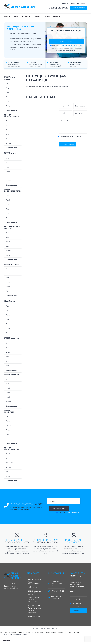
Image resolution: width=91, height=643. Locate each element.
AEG (7, 83)
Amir (7, 278)
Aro (7, 130)
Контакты (26, 16)
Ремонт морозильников (11, 338)
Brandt (8, 401)
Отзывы (37, 16)
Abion (8, 458)
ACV (7, 204)
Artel (8, 134)
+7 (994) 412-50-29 (58, 8)
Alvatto (8, 425)
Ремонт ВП (32, 594)
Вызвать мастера (67, 144)
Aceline (8, 467)
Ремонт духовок (11, 264)
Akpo (8, 172)
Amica (8, 352)
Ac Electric (10, 463)
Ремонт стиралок (34, 579)
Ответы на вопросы (52, 16)
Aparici (8, 218)
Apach (8, 324)
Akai (7, 88)
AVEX (8, 255)
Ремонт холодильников (11, 115)
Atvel (8, 388)
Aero (7, 472)
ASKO (8, 384)
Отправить (78, 611)
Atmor (8, 251)
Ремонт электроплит (10, 300)
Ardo (7, 97)
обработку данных (75, 136)
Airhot (8, 315)
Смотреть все (11, 110)
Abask (8, 200)
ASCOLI (8, 139)
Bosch (8, 397)
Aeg (7, 209)
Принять (6, 640)
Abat (7, 121)
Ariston (8, 106)
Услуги (7, 16)
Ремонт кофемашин (9, 411)
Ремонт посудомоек (10, 153)
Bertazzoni (10, 439)
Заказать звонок (79, 8)
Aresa (8, 101)
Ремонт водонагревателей (12, 190)
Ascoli (8, 242)
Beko (8, 393)
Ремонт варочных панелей (12, 227)
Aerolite (9, 476)
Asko (7, 246)
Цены (16, 16)
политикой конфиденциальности (14, 634)
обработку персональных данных (72, 45)
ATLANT (9, 143)
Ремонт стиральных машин (9, 77)
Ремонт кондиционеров (11, 448)
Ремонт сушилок (11, 375)
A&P (7, 195)
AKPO (8, 237)
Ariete (8, 430)
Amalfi (8, 213)
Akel (7, 92)
